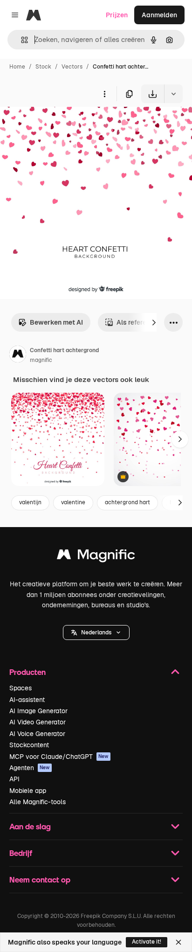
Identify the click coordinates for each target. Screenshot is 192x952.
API (14, 779)
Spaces (20, 688)
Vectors (72, 66)
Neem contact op (39, 879)
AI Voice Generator (37, 734)
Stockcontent (29, 745)
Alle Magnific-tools (37, 802)
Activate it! (146, 941)
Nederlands (96, 632)
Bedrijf (20, 853)
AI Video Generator (37, 722)
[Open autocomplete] (21, 39)
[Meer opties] (104, 93)
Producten (27, 672)
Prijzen (117, 15)
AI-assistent (27, 699)
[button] (96, 632)
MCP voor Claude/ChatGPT (59, 756)
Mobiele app (27, 790)
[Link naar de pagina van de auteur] (17, 355)
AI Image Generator (38, 711)
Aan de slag (30, 826)
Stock (43, 66)
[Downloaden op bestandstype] (173, 93)
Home (17, 66)
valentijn (30, 502)
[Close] (178, 942)
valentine (73, 502)
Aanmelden (159, 15)
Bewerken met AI (56, 322)
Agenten (29, 768)
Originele (61, 124)
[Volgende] (153, 322)
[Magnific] (96, 556)
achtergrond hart (127, 502)
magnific (41, 360)
